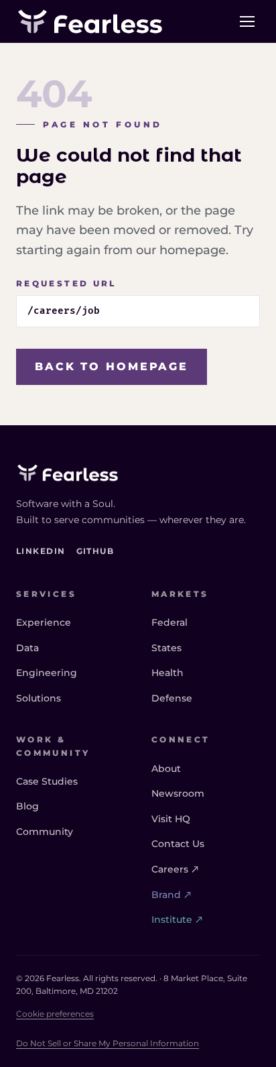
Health (167, 673)
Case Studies (47, 781)
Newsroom (177, 793)
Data (27, 648)
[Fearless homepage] (138, 472)
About (166, 769)
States (166, 648)
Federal (169, 622)
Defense (171, 698)
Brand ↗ (171, 895)
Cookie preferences (55, 1014)
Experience (43, 622)
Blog (27, 806)
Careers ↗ (175, 869)
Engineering (46, 673)
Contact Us (177, 844)
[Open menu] (247, 21)
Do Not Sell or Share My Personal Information (107, 1043)
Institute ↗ (177, 919)
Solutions (38, 698)
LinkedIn (41, 550)
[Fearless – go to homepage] (90, 21)
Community (44, 832)
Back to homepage (111, 366)
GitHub (95, 550)
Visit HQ (170, 819)
